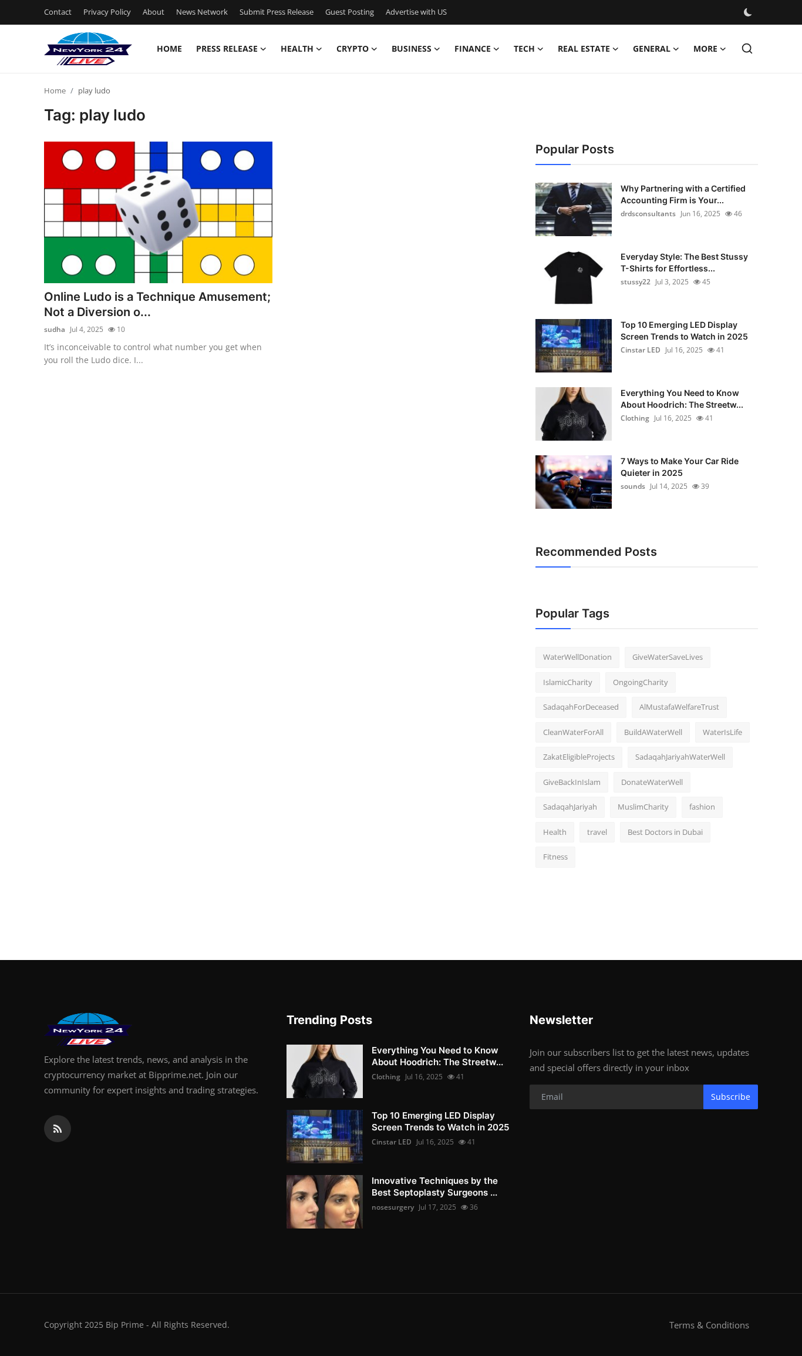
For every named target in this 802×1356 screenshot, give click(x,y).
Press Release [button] (227, 48)
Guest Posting (349, 11)
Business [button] (412, 48)
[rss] (57, 1128)
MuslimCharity (643, 806)
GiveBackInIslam (572, 782)
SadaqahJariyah (570, 806)
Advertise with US (416, 11)
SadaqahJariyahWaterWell (680, 756)
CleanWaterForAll (573, 732)
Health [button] (297, 48)
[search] (747, 48)
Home (169, 48)
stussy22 (636, 282)
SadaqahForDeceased (581, 707)
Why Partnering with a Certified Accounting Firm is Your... (683, 194)
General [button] (651, 48)
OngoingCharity (640, 682)
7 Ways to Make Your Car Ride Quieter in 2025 (680, 467)
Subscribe (730, 1096)
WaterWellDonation (577, 657)
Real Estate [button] (584, 48)
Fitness (555, 856)
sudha (54, 329)
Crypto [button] (352, 48)
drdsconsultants (648, 214)
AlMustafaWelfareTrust (679, 707)
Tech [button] (524, 48)
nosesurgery (393, 1207)
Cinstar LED (641, 350)
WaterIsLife (722, 732)
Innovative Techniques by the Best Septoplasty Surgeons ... (435, 1186)
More (705, 48)
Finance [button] (472, 48)
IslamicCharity (567, 682)
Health (555, 832)
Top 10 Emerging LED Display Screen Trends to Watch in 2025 (684, 330)
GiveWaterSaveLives (667, 657)
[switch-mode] (749, 12)
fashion (702, 806)
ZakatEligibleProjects (579, 756)
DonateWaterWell (652, 782)
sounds (633, 486)
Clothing (635, 418)
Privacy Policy (107, 11)
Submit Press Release (277, 11)
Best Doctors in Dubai (665, 832)
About (153, 11)
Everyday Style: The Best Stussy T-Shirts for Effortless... (684, 262)
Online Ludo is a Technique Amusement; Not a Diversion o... (157, 304)
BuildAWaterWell (653, 732)
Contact (58, 11)
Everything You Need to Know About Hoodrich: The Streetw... (682, 399)
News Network (202, 11)
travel (597, 832)
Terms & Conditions (709, 1325)
